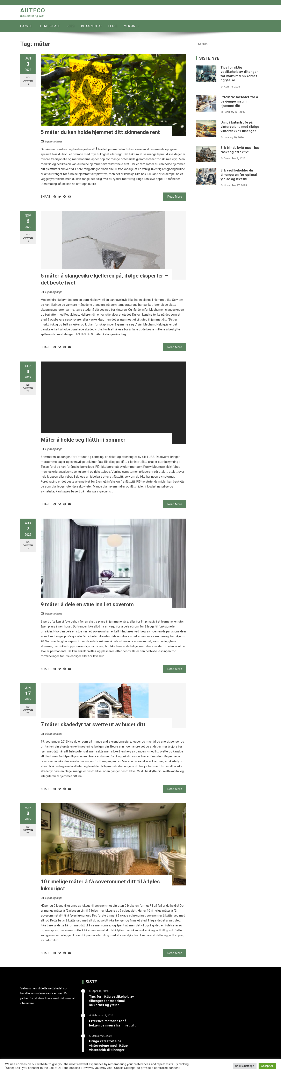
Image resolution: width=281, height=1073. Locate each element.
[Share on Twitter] (59, 196)
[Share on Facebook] (54, 196)
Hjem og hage (49, 26)
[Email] (69, 196)
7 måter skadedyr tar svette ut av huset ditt (93, 724)
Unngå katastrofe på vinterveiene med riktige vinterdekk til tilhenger (240, 126)
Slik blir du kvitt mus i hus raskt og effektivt (240, 150)
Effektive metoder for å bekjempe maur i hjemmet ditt (239, 101)
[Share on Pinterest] (64, 196)
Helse (112, 26)
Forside (26, 26)
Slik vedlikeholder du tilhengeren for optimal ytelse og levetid (239, 174)
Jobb (71, 26)
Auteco (32, 10)
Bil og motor (91, 26)
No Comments (28, 80)
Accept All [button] (267, 1065)
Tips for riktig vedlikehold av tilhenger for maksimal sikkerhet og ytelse (239, 73)
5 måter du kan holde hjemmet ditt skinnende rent (100, 132)
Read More (174, 196)
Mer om (130, 26)
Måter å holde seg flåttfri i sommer (83, 440)
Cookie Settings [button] (244, 1065)
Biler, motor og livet (32, 15)
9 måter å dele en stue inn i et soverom (87, 604)
